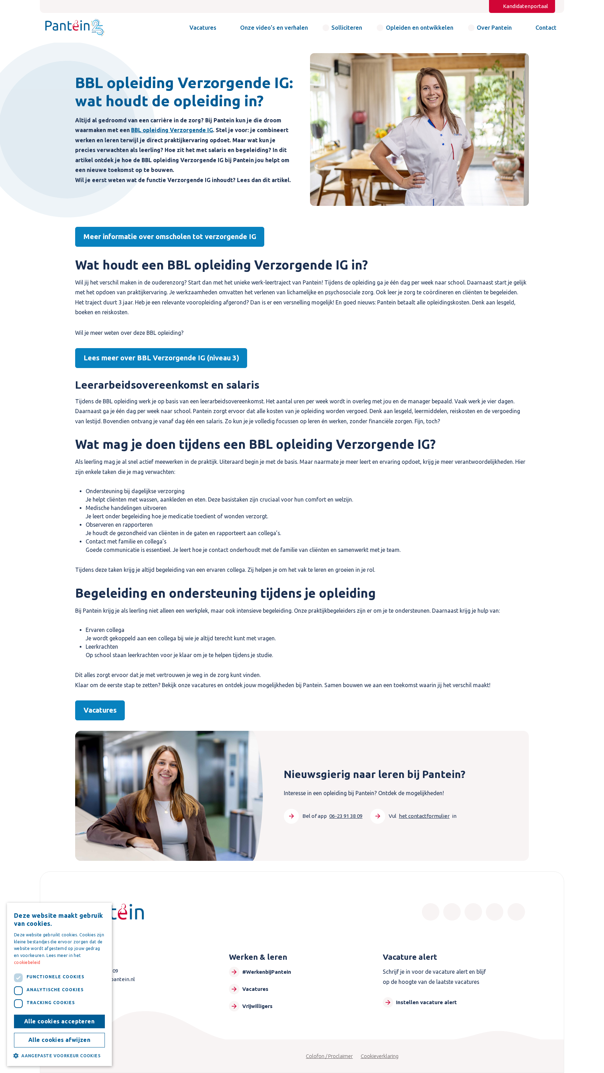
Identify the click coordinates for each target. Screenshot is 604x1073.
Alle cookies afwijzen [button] (59, 1040)
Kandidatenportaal (525, 6)
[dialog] (59, 984)
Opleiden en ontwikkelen (419, 27)
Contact (545, 27)
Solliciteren (346, 27)
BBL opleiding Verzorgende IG (172, 130)
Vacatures (202, 27)
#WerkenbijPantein (266, 972)
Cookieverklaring (379, 1056)
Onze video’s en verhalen (274, 27)
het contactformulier (424, 816)
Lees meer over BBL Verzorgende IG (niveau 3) (161, 358)
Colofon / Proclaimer (329, 1056)
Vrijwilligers (257, 1006)
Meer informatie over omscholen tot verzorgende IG (170, 236)
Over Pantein (494, 27)
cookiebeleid (27, 962)
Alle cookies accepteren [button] (59, 1021)
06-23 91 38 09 (345, 816)
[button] (59, 1055)
